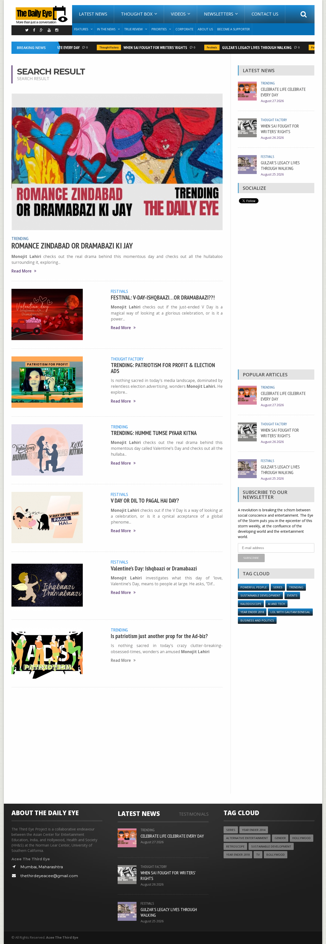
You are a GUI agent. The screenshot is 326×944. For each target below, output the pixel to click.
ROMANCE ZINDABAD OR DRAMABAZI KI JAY (72, 246)
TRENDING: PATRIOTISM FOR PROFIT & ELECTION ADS (163, 367)
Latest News (93, 14)
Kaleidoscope (250, 604)
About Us (205, 29)
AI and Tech (276, 604)
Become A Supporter (233, 29)
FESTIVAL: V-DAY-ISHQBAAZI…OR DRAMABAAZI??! (163, 297)
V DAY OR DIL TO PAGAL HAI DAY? (145, 500)
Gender (280, 838)
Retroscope (235, 846)
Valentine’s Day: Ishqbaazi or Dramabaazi (154, 568)
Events (292, 595)
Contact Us (265, 14)
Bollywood (275, 854)
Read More (21, 271)
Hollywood (301, 838)
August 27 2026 (272, 101)
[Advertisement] (276, 287)
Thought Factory (100, 47)
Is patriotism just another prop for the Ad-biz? (159, 636)
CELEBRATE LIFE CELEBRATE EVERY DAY (283, 92)
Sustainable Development (260, 595)
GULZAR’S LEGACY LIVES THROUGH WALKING (248, 47)
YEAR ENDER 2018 (252, 612)
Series (277, 587)
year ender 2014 (253, 830)
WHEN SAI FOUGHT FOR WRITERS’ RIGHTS (147, 47)
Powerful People (312, 47)
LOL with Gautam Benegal (290, 612)
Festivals (203, 47)
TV (258, 854)
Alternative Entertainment (247, 838)
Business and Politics (257, 620)
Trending (20, 238)
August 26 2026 (272, 137)
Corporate (184, 29)
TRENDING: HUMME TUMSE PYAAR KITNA (154, 433)
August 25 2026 (272, 174)
